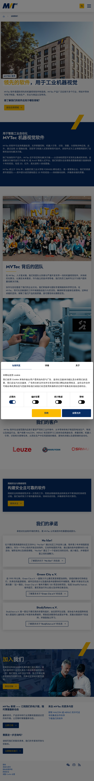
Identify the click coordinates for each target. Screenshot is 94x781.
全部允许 (76, 413)
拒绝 (46, 413)
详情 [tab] (47, 365)
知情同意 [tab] (16, 365)
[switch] (35, 402)
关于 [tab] (78, 365)
